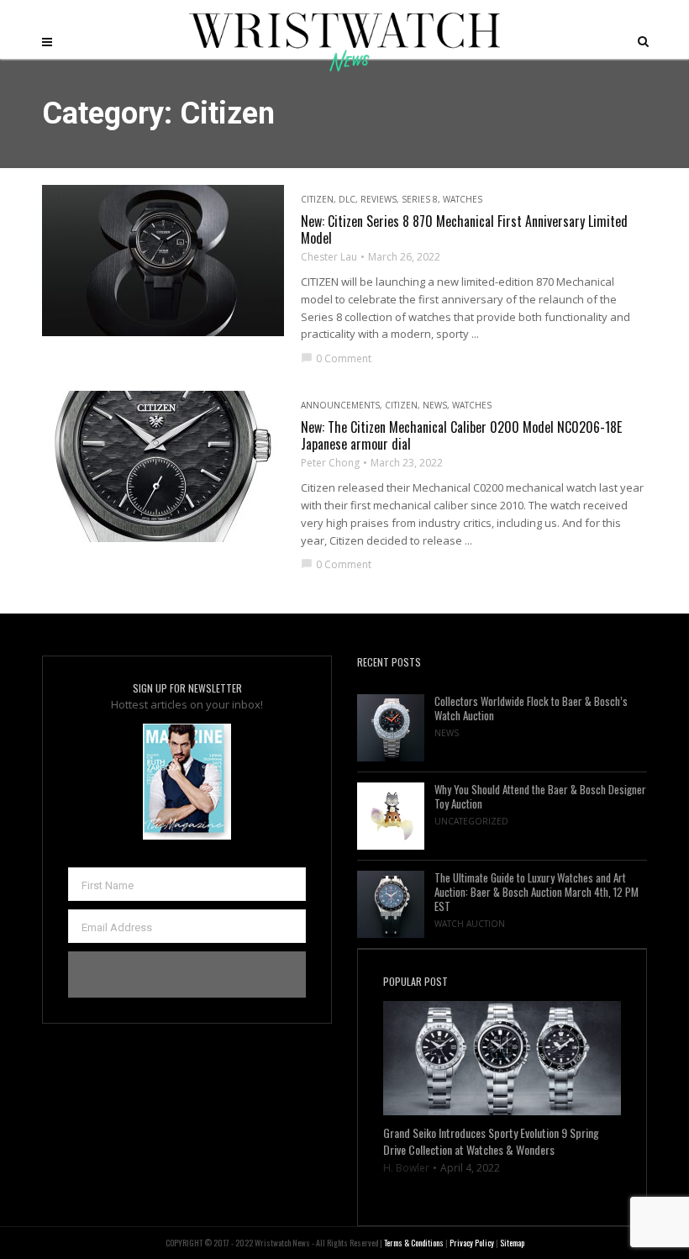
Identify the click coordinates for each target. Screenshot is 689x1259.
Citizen (317, 199)
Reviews (378, 199)
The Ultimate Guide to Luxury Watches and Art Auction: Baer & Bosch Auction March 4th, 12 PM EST (536, 892)
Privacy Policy (472, 1242)
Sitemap (512, 1242)
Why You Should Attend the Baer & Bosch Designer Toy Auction (540, 796)
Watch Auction (469, 924)
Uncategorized (471, 821)
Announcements (340, 405)
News (435, 405)
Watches (462, 199)
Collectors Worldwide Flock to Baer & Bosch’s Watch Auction (531, 708)
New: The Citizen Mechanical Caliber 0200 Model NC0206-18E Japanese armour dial (461, 435)
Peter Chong (330, 463)
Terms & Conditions (414, 1242)
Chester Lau (329, 257)
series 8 (420, 199)
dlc (347, 199)
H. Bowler (406, 1168)
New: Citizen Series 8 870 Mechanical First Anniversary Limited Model (464, 229)
